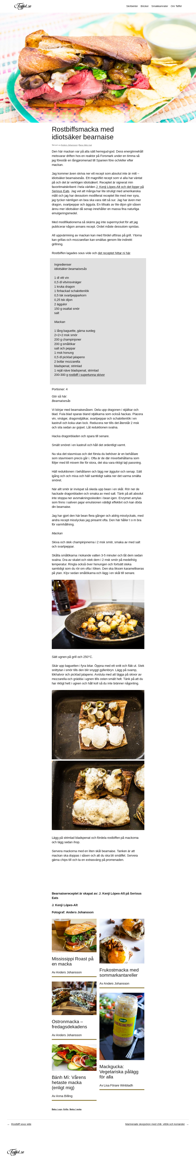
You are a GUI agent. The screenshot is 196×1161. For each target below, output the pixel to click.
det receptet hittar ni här (114, 253)
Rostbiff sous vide (21, 1124)
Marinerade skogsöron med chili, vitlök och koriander (155, 1124)
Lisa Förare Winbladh (118, 1085)
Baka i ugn (57, 1109)
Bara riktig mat (85, 145)
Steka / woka (75, 1109)
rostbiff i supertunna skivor (87, 375)
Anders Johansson (69, 145)
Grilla (65, 1109)
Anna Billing (64, 1096)
